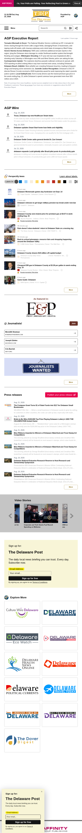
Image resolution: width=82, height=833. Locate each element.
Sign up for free (30, 578)
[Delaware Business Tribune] (60, 613)
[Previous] (10, 515)
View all (77, 3)
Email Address (16, 569)
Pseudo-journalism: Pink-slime (29, 221)
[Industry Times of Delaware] (22, 715)
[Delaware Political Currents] (22, 689)
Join (74, 323)
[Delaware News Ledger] (60, 664)
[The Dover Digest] (22, 740)
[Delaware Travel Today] (60, 689)
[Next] (71, 515)
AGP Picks (7, 3)
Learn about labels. (69, 176)
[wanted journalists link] (41, 310)
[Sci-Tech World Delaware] (60, 715)
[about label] (18, 194)
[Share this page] (76, 28)
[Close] (42, 792)
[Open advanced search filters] (70, 28)
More (69, 94)
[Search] (65, 28)
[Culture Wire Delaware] (22, 613)
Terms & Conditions (39, 582)
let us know (28, 85)
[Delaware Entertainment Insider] (60, 638)
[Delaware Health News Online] (22, 664)
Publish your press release (59, 395)
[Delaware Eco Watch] (22, 638)
